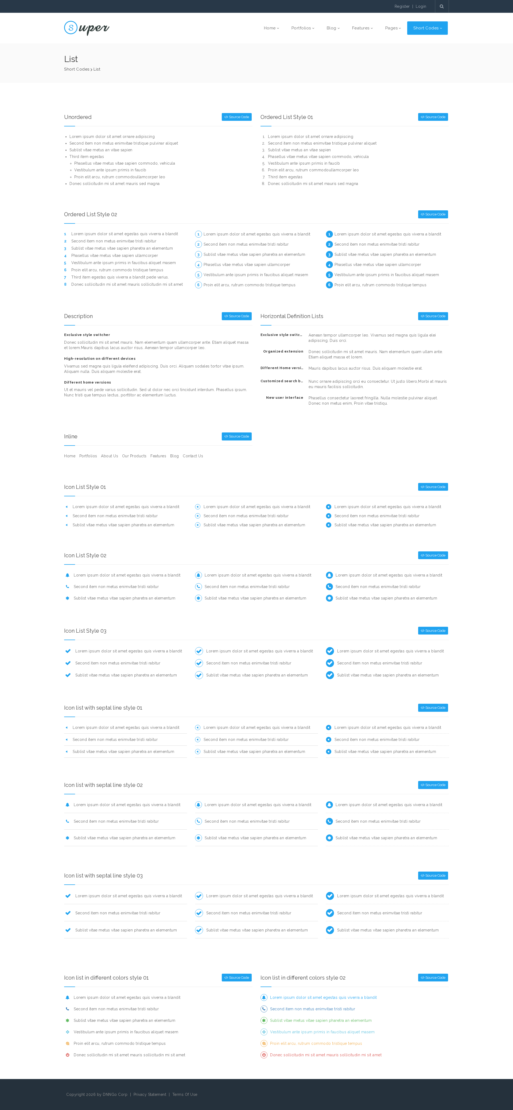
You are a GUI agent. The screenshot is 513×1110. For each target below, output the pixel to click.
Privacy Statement (150, 1094)
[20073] (87, 28)
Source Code (238, 117)
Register (402, 6)
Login (421, 6)
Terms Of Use (184, 1094)
